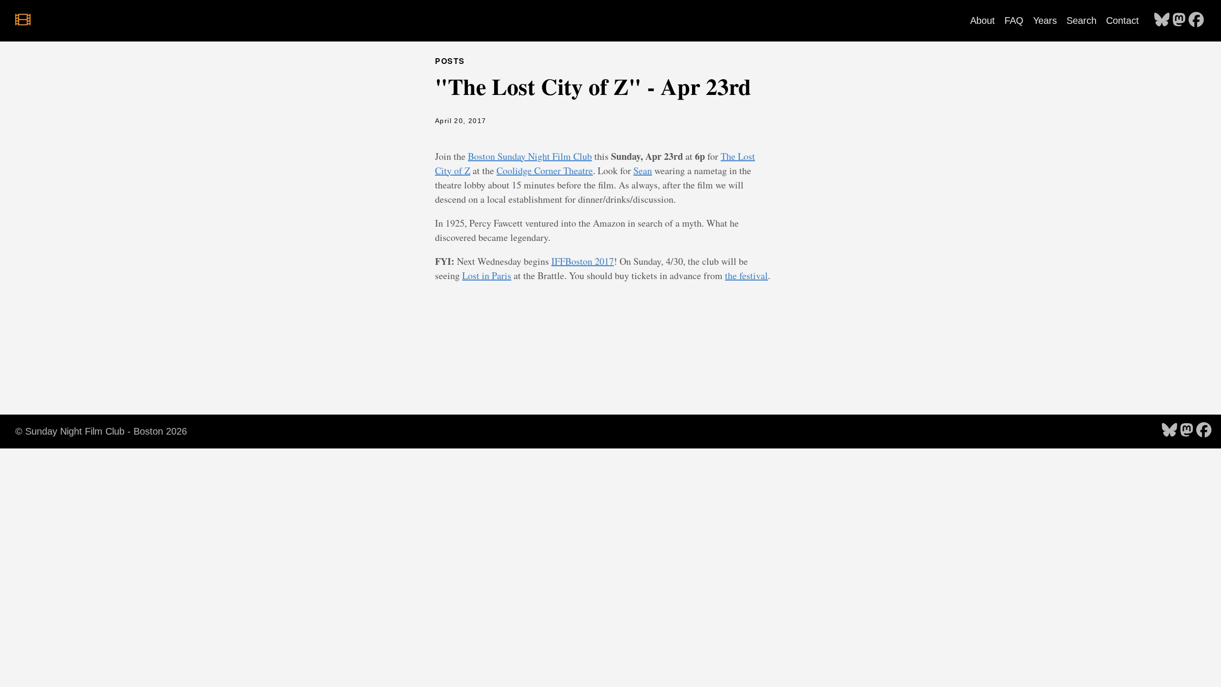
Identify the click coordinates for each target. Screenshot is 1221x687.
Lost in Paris (486, 275)
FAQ (1014, 20)
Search (1081, 20)
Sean (642, 170)
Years (1045, 20)
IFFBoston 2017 (582, 261)
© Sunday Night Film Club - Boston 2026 (101, 431)
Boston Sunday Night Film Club (530, 156)
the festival (746, 275)
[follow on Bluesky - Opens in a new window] (1161, 20)
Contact (1122, 20)
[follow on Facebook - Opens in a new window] (1196, 20)
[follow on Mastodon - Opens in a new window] (1179, 20)
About (982, 20)
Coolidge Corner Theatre (545, 170)
